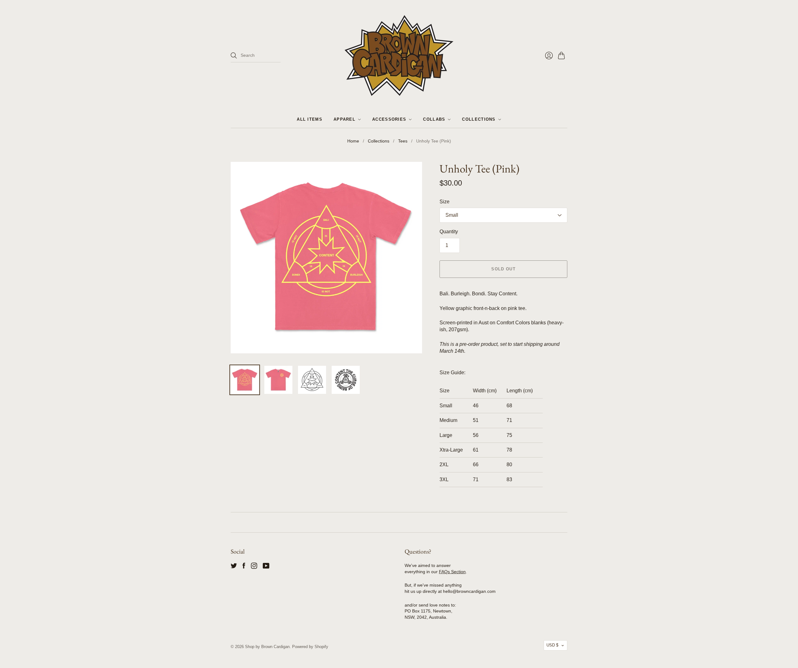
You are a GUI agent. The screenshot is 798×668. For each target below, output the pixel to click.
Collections (478, 119)
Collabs (434, 119)
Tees (402, 140)
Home (353, 140)
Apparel (344, 119)
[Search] (234, 55)
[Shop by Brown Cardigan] (399, 55)
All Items (309, 119)
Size (444, 201)
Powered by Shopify (310, 646)
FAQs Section (452, 571)
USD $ (552, 645)
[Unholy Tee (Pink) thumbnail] (245, 380)
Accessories (389, 119)
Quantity (449, 231)
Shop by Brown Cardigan (267, 646)
